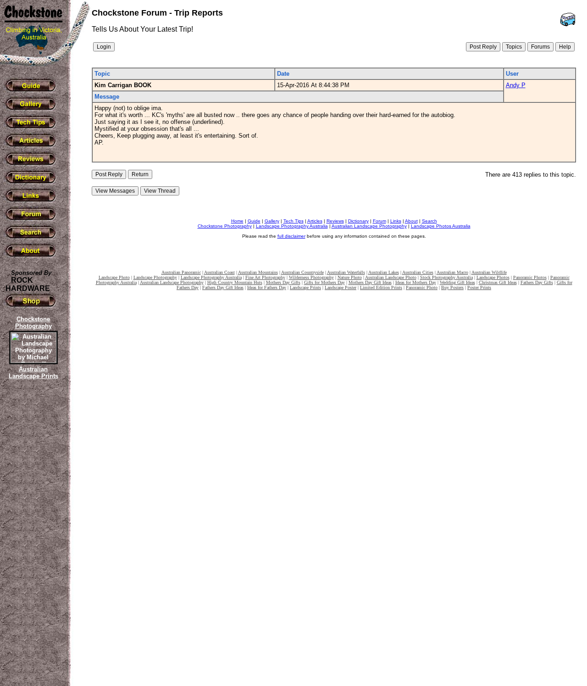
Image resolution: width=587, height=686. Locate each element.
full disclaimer (291, 236)
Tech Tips (293, 220)
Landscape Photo (114, 277)
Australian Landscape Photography (369, 226)
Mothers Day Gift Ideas (370, 282)
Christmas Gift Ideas (498, 282)
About (411, 220)
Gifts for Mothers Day (324, 282)
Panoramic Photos (530, 277)
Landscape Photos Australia (441, 226)
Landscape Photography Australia (292, 226)
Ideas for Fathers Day (266, 287)
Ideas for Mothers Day (415, 282)
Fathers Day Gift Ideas (223, 287)
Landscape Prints (305, 287)
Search (429, 220)
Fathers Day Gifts (537, 282)
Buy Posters (452, 287)
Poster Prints (479, 287)
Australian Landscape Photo (390, 277)
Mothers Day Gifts (283, 282)
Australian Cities (417, 272)
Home (237, 220)
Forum (379, 220)
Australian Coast (219, 272)
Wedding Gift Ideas (457, 282)
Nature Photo (350, 277)
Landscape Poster (340, 287)
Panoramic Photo (421, 287)
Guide (254, 220)
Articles (314, 220)
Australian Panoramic (181, 272)
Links (395, 220)
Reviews (335, 220)
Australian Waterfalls (346, 272)
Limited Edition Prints (381, 287)
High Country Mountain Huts (234, 282)
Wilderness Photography (311, 277)
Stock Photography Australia (446, 277)
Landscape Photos (492, 277)
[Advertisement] (32, 539)
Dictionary (358, 220)
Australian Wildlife (489, 272)
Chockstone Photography (225, 226)
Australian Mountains (258, 272)
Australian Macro (452, 272)
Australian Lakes (383, 272)
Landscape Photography (155, 277)
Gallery (272, 220)
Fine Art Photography (265, 277)
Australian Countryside (302, 272)
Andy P (516, 85)
